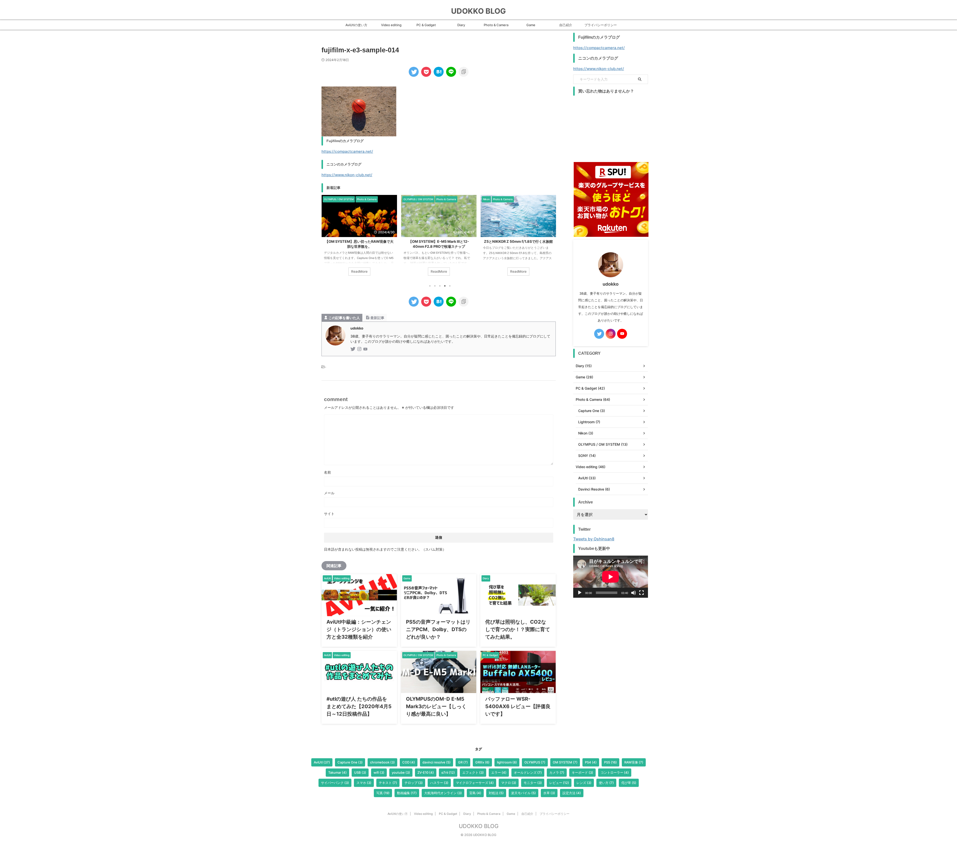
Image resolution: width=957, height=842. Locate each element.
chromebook (382, 762)
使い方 (606, 783)
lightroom (507, 762)
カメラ (556, 772)
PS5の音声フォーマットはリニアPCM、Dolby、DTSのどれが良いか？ (438, 629)
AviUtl (322, 762)
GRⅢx (482, 762)
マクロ (508, 783)
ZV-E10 (425, 772)
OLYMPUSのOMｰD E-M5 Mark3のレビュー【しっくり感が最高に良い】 (436, 706)
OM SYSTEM (565, 762)
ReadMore (375, 271)
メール (329, 493)
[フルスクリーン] (641, 592)
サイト (329, 513)
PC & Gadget (426, 25)
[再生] (579, 592)
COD (408, 762)
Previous (326, 236)
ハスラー (439, 783)
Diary (461, 25)
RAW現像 (633, 762)
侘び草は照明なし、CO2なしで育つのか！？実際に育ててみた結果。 (517, 629)
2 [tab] (434, 285)
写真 (383, 793)
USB (360, 772)
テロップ (413, 783)
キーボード (582, 772)
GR (463, 762)
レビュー (559, 783)
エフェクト (473, 772)
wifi (379, 772)
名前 (327, 472)
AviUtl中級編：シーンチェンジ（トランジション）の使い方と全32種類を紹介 (358, 629)
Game (530, 25)
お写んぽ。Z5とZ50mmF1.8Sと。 (534, 241)
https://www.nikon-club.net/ (346, 174)
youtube (401, 772)
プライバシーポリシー (600, 25)
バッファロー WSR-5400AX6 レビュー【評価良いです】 (518, 706)
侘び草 (628, 783)
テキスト (388, 783)
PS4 (591, 762)
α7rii (448, 772)
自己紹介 (565, 25)
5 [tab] (449, 285)
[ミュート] (633, 592)
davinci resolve (436, 762)
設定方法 (571, 793)
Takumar (337, 772)
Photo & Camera (496, 25)
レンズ (583, 783)
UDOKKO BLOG (478, 10)
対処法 (496, 793)
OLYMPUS (534, 762)
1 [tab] (429, 285)
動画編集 (407, 793)
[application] (610, 577)
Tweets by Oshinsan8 (593, 538)
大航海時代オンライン (443, 793)
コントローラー (615, 772)
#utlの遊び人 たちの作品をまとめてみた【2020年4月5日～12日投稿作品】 (359, 706)
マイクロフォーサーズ (475, 783)
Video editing (391, 25)
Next (551, 236)
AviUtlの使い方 (356, 25)
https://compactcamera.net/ (347, 151)
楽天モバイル (523, 793)
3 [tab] (439, 285)
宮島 (475, 793)
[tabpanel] (375, 238)
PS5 (610, 762)
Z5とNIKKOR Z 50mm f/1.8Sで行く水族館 (454, 241)
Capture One (350, 762)
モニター (533, 783)
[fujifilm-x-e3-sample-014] (439, 72)
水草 (549, 793)
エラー (498, 772)
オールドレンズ (528, 772)
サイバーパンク (335, 783)
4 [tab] (444, 285)
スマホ (363, 783)
